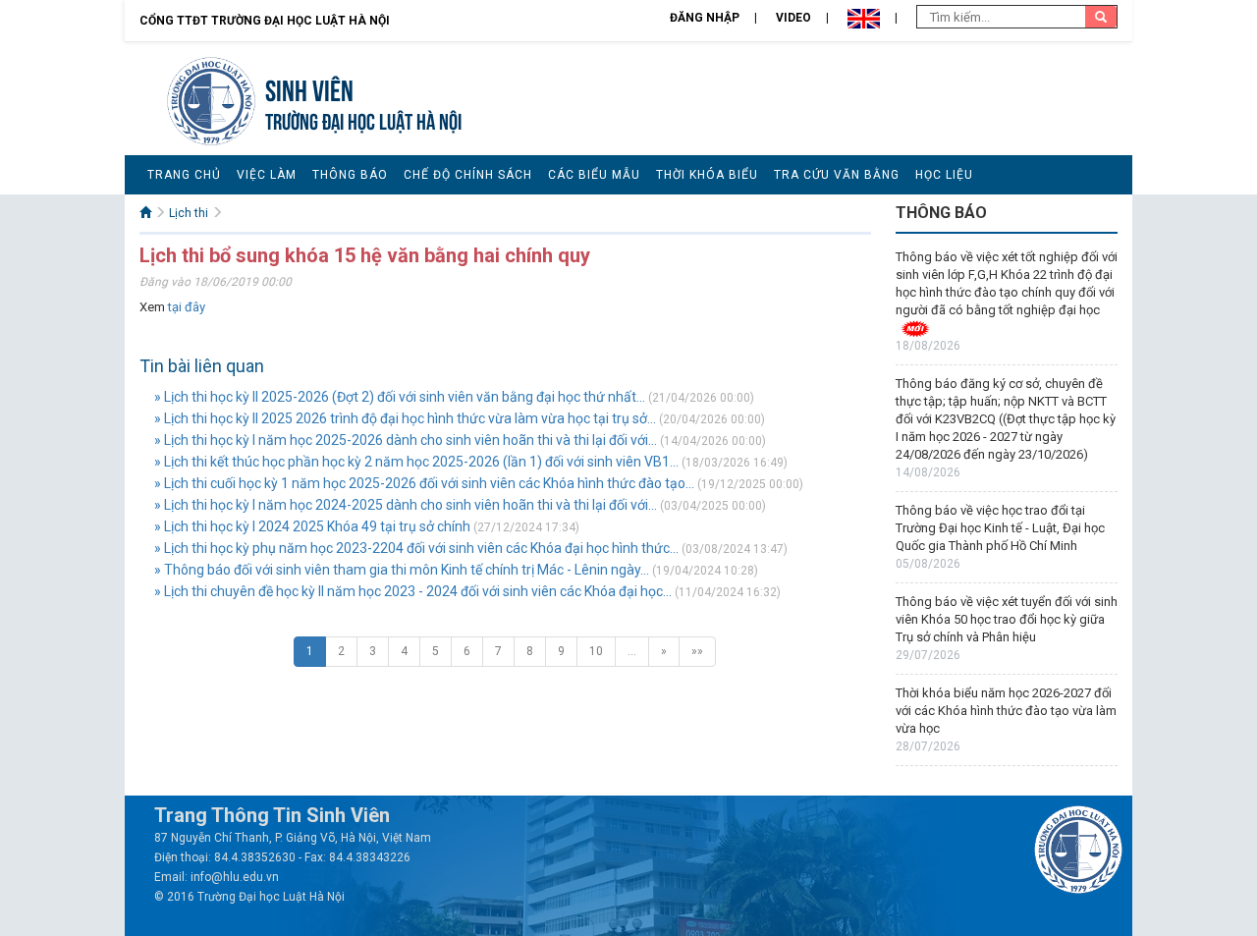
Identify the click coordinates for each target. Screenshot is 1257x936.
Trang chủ (184, 175)
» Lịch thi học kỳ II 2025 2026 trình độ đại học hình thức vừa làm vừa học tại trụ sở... (405, 418)
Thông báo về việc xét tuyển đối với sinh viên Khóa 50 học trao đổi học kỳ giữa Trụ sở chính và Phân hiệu (1007, 619)
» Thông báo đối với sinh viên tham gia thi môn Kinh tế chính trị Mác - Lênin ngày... (401, 570)
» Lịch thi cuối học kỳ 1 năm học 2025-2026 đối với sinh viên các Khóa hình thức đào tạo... (424, 483)
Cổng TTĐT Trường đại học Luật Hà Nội (264, 21)
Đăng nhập (704, 18)
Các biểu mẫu (594, 175)
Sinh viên (309, 88)
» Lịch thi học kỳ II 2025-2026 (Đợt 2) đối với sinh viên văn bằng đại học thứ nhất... (399, 397)
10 (596, 651)
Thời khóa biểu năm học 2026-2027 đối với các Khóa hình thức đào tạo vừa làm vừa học (1006, 711)
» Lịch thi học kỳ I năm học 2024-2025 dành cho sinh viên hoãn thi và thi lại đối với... (405, 505)
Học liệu (944, 175)
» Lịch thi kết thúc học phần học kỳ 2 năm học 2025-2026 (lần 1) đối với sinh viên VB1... (416, 461)
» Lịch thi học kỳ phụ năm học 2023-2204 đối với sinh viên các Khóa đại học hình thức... (416, 548)
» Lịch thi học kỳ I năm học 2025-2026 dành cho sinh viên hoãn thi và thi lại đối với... (405, 440)
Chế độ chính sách (468, 175)
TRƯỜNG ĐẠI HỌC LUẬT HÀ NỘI (363, 119)
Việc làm (267, 175)
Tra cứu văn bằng (837, 175)
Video (793, 18)
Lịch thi (188, 213)
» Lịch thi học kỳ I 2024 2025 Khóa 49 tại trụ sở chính (312, 526)
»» (697, 651)
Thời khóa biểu (707, 175)
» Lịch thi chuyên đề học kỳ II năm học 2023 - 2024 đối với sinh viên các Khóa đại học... (413, 591)
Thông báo (350, 175)
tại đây (186, 307)
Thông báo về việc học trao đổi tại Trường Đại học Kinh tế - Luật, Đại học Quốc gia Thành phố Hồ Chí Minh (1000, 528)
